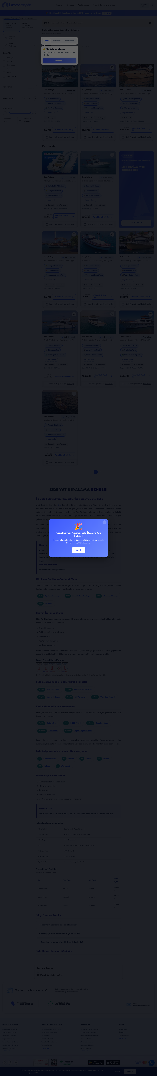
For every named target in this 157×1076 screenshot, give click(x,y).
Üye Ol (78, 550)
